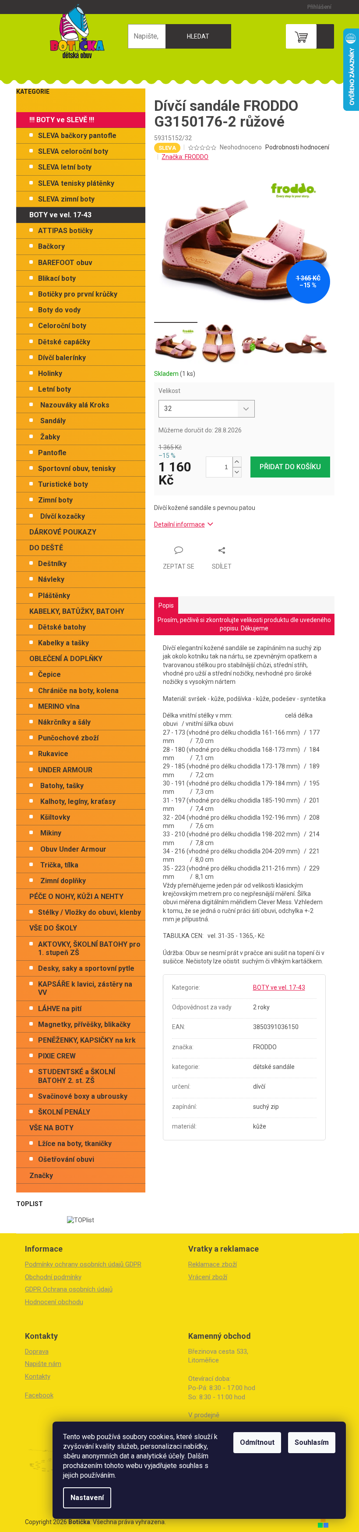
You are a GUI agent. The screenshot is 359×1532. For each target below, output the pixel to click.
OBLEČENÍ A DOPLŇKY (65, 659)
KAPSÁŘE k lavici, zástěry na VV (85, 988)
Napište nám (43, 1364)
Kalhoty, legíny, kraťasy (78, 801)
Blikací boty (57, 278)
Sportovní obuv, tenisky (77, 468)
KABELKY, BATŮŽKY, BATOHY (76, 611)
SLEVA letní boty (65, 167)
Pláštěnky (54, 595)
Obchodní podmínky (53, 1277)
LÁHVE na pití (59, 1009)
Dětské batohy (62, 627)
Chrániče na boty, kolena (78, 690)
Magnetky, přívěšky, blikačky (84, 1024)
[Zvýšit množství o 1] (236, 462)
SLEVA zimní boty (66, 199)
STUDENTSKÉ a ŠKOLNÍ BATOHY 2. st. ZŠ (76, 1076)
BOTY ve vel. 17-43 (60, 215)
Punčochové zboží (68, 738)
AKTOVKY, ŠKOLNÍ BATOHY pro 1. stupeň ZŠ (89, 948)
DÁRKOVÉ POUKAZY (62, 532)
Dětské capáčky (64, 342)
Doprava (37, 1351)
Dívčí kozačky (62, 516)
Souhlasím (312, 1442)
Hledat (198, 36)
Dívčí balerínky (62, 358)
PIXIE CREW (57, 1056)
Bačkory (51, 246)
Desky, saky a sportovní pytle (86, 968)
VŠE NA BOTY (51, 1128)
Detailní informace (179, 524)
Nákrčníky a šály (64, 722)
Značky (41, 1175)
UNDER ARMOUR (65, 770)
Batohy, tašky (62, 786)
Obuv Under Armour (73, 849)
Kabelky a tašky (63, 643)
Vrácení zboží (207, 1277)
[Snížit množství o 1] (236, 472)
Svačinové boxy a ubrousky (82, 1096)
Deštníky (52, 563)
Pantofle (52, 453)
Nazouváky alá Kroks (74, 405)
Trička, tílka (59, 865)
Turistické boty (63, 484)
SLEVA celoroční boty (73, 151)
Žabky (50, 437)
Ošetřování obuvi (66, 1159)
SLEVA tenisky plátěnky (76, 183)
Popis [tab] (166, 605)
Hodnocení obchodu (54, 1302)
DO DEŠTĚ (46, 548)
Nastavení (87, 1497)
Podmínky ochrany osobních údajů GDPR (83, 1264)
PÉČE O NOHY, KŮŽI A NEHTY (76, 896)
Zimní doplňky (63, 881)
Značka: (185, 156)
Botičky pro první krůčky (77, 294)
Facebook (39, 1395)
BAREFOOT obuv (65, 262)
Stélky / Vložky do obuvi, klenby (89, 912)
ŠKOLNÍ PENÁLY (64, 1112)
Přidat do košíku (290, 467)
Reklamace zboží (212, 1264)
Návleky (51, 579)
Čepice (49, 674)
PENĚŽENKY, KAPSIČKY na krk (87, 1040)
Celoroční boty (62, 326)
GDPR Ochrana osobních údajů (69, 1289)
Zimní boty (55, 500)
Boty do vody (59, 310)
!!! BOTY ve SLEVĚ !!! (61, 120)
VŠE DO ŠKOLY (53, 928)
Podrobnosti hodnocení (297, 147)
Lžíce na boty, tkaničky (75, 1143)
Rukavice (53, 754)
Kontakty (37, 1376)
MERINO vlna (59, 706)
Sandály (53, 421)
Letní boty (54, 389)
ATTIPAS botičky (65, 230)
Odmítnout (257, 1442)
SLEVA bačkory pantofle (77, 135)
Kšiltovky (55, 817)
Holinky (50, 373)
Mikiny (50, 833)
